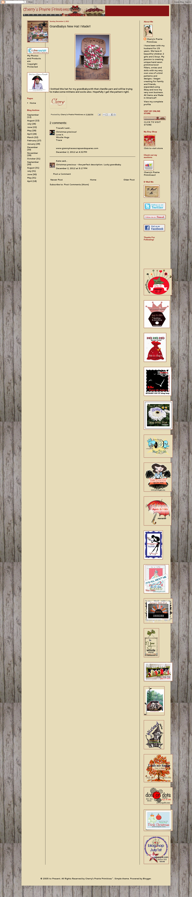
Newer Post (56, 179)
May (29, 130)
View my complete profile (153, 103)
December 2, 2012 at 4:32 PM (71, 152)
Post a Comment (62, 174)
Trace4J (60, 128)
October (31, 158)
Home (93, 179)
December (32, 147)
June (29, 127)
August (31, 120)
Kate (58, 161)
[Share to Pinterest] (114, 114)
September (33, 114)
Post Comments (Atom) (76, 184)
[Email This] (104, 114)
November (32, 153)
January (31, 143)
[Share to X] (109, 114)
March (30, 137)
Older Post (129, 179)
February (31, 140)
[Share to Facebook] (112, 114)
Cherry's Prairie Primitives (72, 114)
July (29, 123)
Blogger (147, 878)
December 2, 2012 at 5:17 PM (71, 168)
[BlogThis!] (106, 114)
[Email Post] (99, 114)
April (29, 134)
